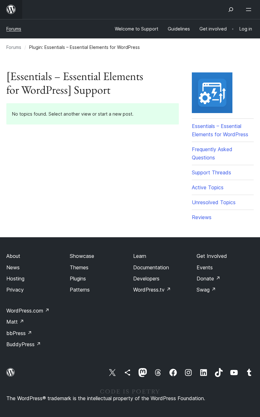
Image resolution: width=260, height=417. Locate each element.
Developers (146, 278)
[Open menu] (250, 9)
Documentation (151, 267)
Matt (15, 322)
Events (205, 267)
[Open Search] (231, 9)
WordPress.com (27, 310)
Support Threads (211, 172)
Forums (13, 28)
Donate (208, 278)
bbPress (19, 333)
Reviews (201, 217)
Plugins (78, 278)
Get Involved (212, 256)
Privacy (15, 289)
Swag (206, 289)
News (13, 267)
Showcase (82, 256)
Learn (139, 256)
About (13, 256)
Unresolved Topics (214, 202)
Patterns (80, 289)
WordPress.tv (152, 289)
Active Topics (208, 187)
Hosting (15, 278)
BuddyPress (23, 344)
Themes (79, 267)
